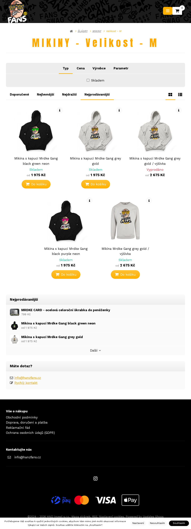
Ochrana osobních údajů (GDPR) (30, 433)
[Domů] (71, 31)
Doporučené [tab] (19, 94)
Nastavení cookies (111, 516)
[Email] (9, 457)
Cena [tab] (81, 68)
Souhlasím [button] (179, 523)
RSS (94, 516)
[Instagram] (95, 479)
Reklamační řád (18, 428)
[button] (36, 184)
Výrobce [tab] (99, 68)
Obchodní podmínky (22, 417)
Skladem (97, 80)
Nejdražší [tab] (69, 94)
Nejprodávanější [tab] (97, 94)
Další (94, 350)
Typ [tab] (66, 68)
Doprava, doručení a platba (27, 422)
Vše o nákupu (17, 411)
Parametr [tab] (121, 68)
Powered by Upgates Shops (145, 516)
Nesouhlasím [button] (157, 523)
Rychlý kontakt (25, 383)
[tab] (170, 94)
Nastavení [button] (138, 523)
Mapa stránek (80, 516)
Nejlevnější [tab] (45, 94)
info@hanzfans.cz (27, 378)
